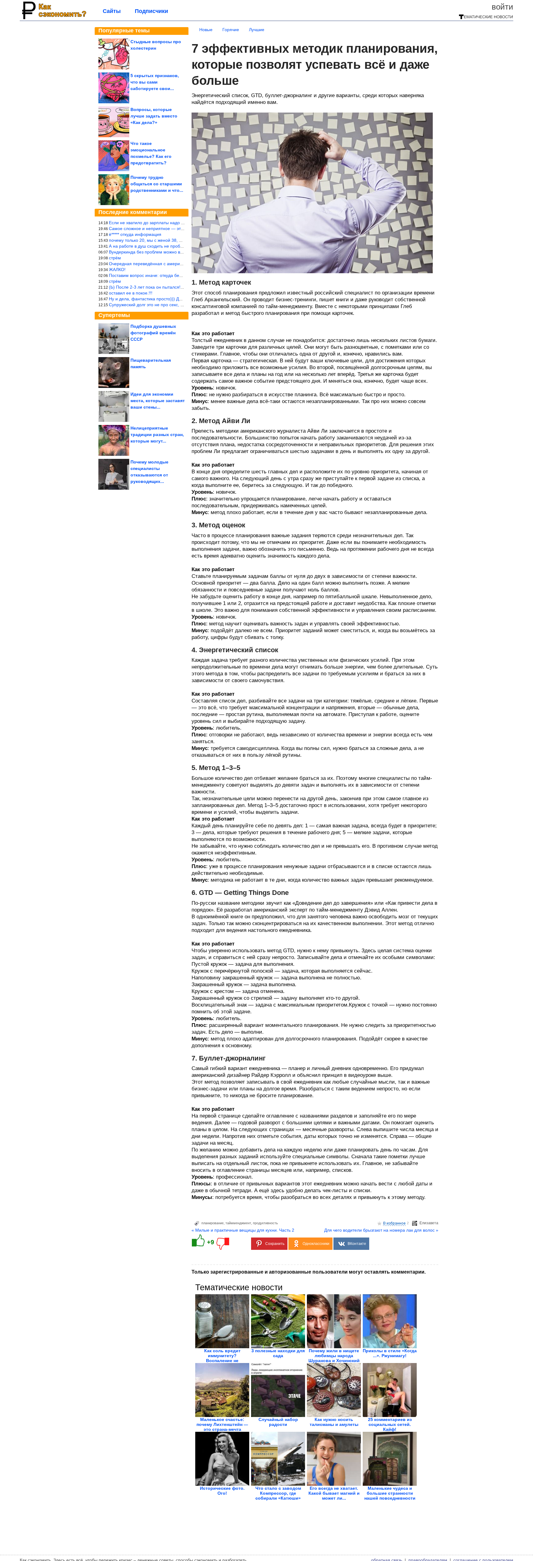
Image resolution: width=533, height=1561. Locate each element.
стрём (115, 257)
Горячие (230, 29)
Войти (502, 6)
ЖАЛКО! (117, 269)
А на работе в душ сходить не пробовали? (152, 246)
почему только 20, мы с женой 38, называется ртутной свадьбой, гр (177, 240)
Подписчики (151, 11)
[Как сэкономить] (53, 19)
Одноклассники (316, 1244)
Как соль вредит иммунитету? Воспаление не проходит (222, 1358)
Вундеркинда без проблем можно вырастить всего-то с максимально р (180, 251)
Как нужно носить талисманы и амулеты (334, 1422)
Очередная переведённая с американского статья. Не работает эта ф (180, 263)
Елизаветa (428, 1223)
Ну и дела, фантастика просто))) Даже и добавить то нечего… (172, 298)
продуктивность (265, 1223)
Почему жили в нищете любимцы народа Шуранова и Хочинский (334, 1355)
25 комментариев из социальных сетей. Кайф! (390, 1424)
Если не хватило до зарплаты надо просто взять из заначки (169, 222)
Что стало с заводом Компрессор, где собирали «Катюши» (278, 1493)
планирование (212, 1223)
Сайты (112, 11)
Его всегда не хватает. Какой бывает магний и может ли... (334, 1493)
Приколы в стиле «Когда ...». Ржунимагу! (390, 1353)
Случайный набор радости (278, 1422)
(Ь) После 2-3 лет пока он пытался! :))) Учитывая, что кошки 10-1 (175, 287)
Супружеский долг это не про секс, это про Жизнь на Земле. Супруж (178, 304)
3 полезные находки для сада (278, 1353)
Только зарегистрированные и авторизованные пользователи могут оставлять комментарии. (309, 1272)
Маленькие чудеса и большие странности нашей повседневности (389, 1493)
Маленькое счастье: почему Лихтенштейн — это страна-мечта (222, 1424)
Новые (206, 29)
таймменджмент (238, 1223)
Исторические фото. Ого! (222, 1491)
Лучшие (256, 29)
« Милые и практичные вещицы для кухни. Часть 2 (243, 1230)
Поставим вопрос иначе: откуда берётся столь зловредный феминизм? (181, 275)
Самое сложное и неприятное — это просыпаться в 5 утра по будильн (180, 228)
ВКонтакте (357, 1244)
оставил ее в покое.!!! (130, 292)
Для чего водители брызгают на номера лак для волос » (381, 1230)
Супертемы (114, 315)
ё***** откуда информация (135, 234)
